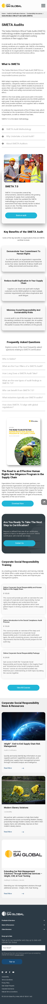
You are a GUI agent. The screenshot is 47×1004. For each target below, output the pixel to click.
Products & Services (8, 920)
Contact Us (19, 543)
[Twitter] (6, 972)
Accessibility (5, 977)
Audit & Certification (10, 750)
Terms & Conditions (7, 980)
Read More (8, 768)
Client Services (7, 929)
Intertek (21, 880)
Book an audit (21, 215)
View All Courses (23, 688)
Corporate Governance (8, 989)
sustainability (8, 812)
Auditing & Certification (11, 880)
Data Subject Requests (8, 986)
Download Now (18, 503)
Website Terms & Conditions (9, 992)
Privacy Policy (5, 983)
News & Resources (8, 925)
